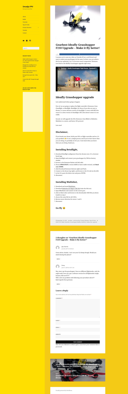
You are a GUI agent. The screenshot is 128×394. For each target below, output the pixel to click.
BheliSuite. (72, 186)
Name (58, 320)
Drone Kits (77, 220)
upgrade (95, 222)
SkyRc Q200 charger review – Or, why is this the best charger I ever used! (31, 60)
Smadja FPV (28, 6)
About (24, 16)
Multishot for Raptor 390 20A (71, 188)
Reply (58, 259)
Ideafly (78, 222)
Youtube (25, 30)
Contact (25, 33)
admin (70, 220)
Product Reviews (27, 27)
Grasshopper (73, 222)
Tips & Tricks (26, 25)
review (88, 222)
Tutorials (25, 22)
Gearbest (67, 222)
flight (63, 222)
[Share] (79, 54)
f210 (60, 222)
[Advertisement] (33, 112)
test (91, 222)
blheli (57, 222)
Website (58, 334)
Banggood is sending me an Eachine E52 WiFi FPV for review (29, 66)
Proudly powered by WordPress (64, 390)
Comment (59, 298)
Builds (24, 19)
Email (58, 327)
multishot (83, 222)
